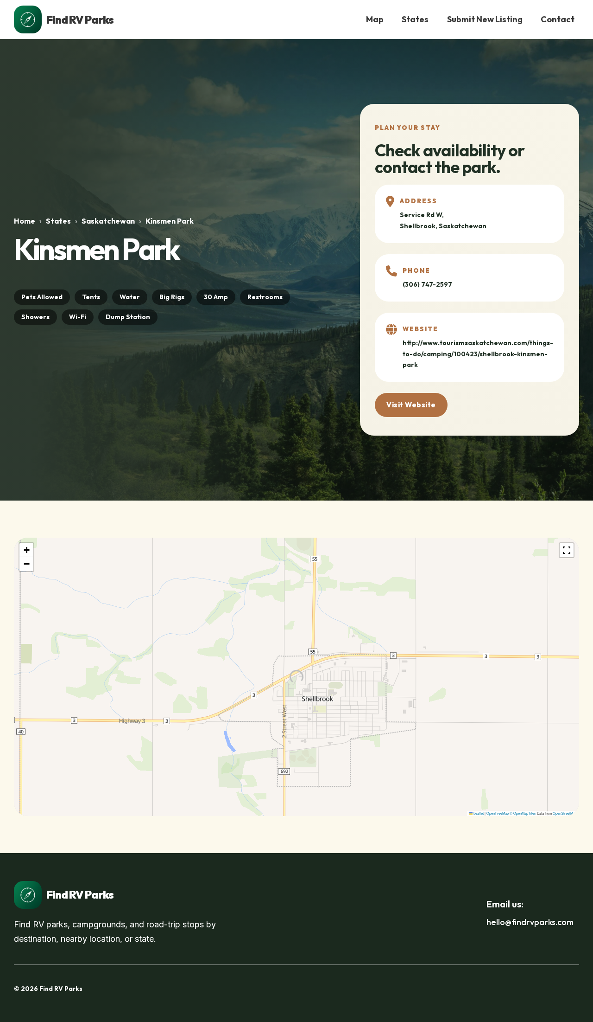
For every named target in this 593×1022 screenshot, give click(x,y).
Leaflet (478, 813)
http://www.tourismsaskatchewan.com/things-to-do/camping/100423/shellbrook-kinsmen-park (478, 354)
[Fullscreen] (567, 550)
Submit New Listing (485, 19)
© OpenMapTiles (523, 813)
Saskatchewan (108, 220)
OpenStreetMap (565, 813)
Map (375, 19)
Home (24, 220)
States (415, 19)
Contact (557, 19)
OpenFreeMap (497, 813)
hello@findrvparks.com (530, 922)
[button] (26, 550)
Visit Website (411, 404)
